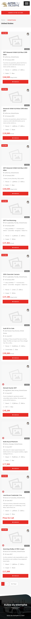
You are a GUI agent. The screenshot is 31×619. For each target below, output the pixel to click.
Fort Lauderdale (9, 223)
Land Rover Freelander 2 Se (12, 495)
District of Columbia (10, 498)
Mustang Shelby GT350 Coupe (13, 549)
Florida (16, 223)
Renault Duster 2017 (10, 388)
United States (11, 20)
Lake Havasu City (9, 331)
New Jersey (15, 390)
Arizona (17, 331)
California (7, 57)
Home (3, 20)
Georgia (11, 444)
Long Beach (7, 390)
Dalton (6, 444)
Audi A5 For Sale (8, 328)
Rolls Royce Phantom (10, 442)
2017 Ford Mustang (9, 220)
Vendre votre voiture (15, 12)
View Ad (16, 82)
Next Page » (14, 584)
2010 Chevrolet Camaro (11, 274)
